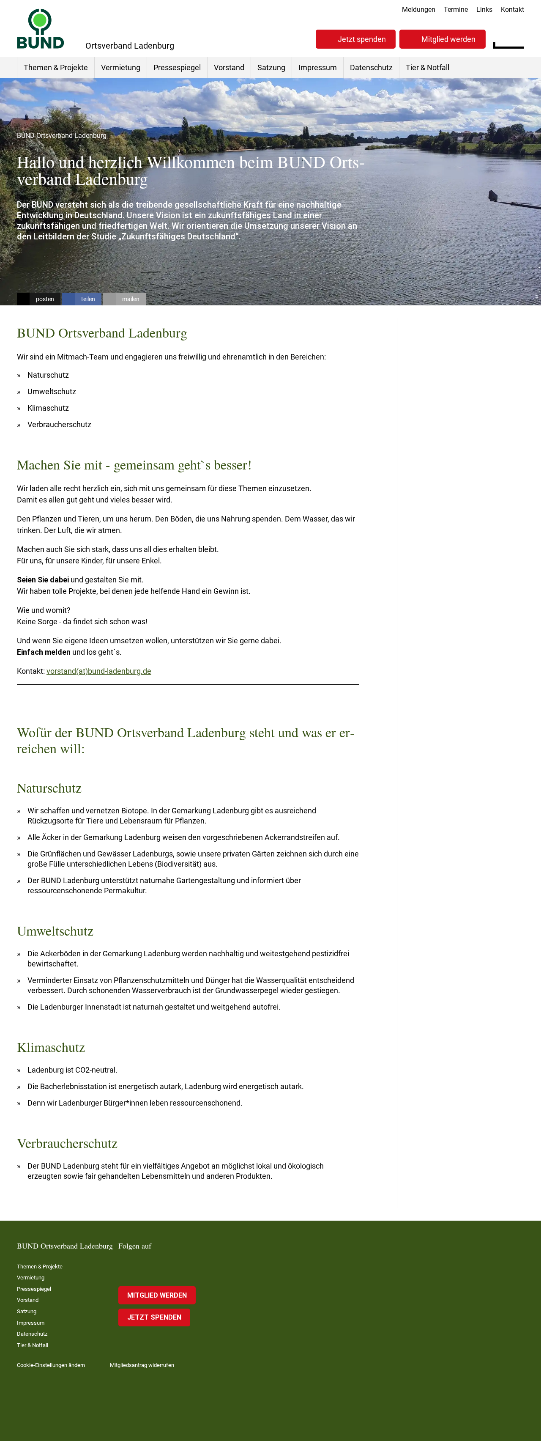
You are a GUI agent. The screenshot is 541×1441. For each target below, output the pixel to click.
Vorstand (229, 67)
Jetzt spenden (362, 39)
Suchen (517, 38)
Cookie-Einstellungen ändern (51, 1365)
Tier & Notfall (427, 67)
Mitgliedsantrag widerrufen (142, 1365)
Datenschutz (371, 67)
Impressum (317, 67)
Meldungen (418, 9)
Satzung (271, 67)
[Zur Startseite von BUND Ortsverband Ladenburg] (40, 28)
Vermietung (120, 67)
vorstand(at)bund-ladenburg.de (98, 671)
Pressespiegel (177, 67)
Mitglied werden (448, 39)
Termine (456, 9)
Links (484, 9)
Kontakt (512, 9)
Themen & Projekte (56, 67)
